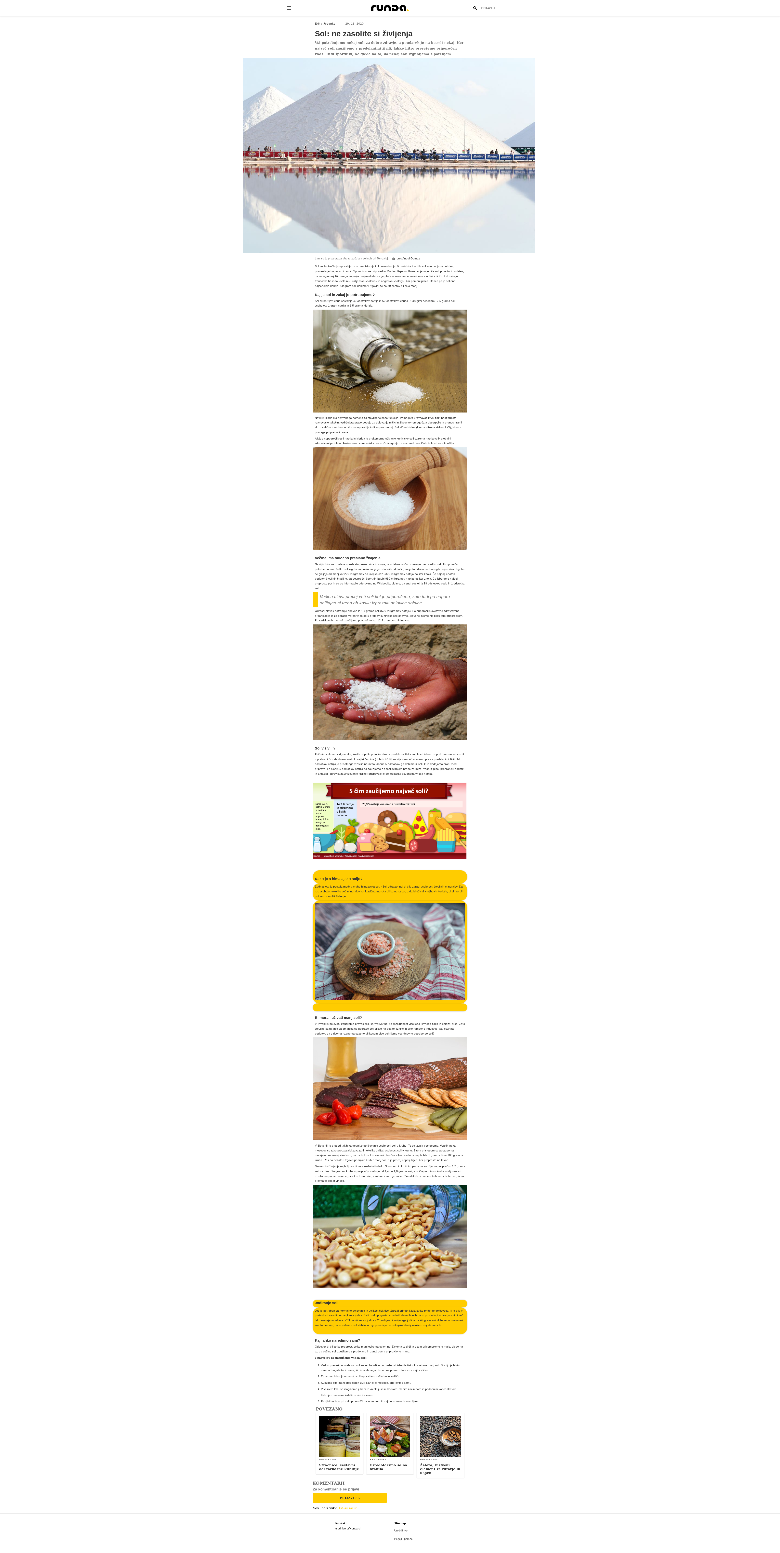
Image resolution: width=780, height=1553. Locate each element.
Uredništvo (400, 1530)
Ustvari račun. (348, 1508)
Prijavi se (488, 8)
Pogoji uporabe (403, 1538)
